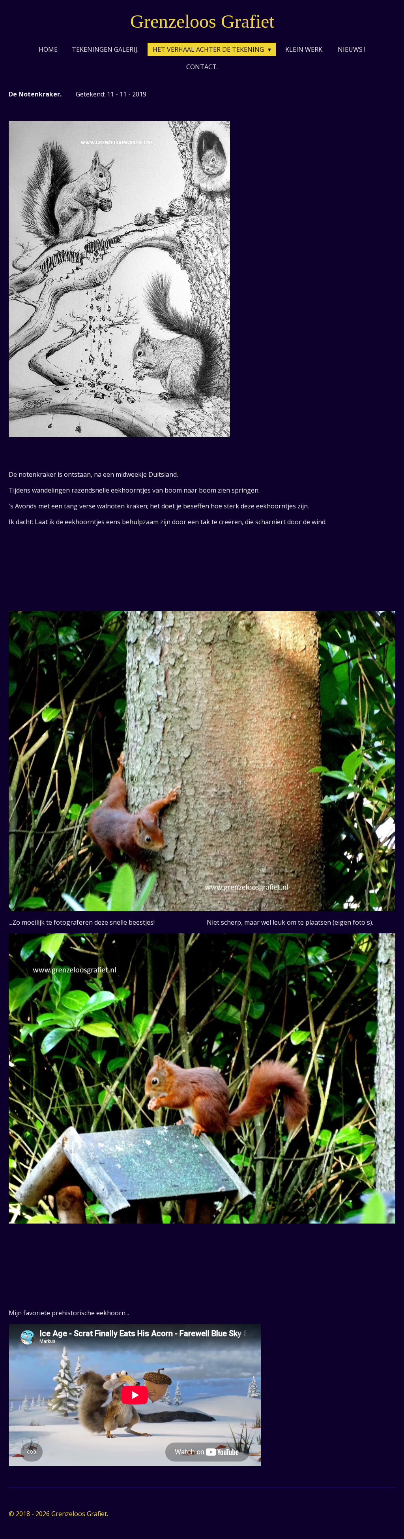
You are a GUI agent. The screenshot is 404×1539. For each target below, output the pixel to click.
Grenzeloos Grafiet (202, 21)
